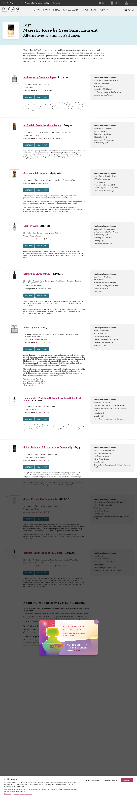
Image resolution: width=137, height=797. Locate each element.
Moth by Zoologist (100, 334)
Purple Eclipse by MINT (102, 331)
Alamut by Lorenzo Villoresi (103, 95)
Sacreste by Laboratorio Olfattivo (106, 185)
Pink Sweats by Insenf (101, 456)
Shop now (28, 97)
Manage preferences (92, 780)
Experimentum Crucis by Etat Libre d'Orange (109, 405)
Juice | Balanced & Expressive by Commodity (109, 419)
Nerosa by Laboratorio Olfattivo (105, 283)
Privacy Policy (8, 794)
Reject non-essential (111, 780)
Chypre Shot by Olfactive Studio (105, 176)
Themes (56, 10)
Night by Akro (98, 86)
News (93, 10)
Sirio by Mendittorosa (101, 459)
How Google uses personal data (23, 794)
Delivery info (56, 3)
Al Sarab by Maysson (101, 289)
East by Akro (98, 292)
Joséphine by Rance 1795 (103, 244)
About (85, 10)
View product (42, 97)
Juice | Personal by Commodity (105, 450)
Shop (36, 10)
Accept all (126, 780)
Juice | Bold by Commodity (103, 453)
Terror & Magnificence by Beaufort (106, 188)
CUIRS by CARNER (100, 131)
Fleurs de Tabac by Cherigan (103, 342)
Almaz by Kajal (99, 241)
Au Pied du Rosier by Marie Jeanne (106, 80)
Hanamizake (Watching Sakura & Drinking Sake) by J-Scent (52, 399)
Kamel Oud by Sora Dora (102, 134)
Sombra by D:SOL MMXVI (103, 89)
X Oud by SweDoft (100, 137)
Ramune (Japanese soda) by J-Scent (107, 339)
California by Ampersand (102, 402)
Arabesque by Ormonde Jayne (39, 77)
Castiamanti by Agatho (102, 83)
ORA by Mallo (98, 280)
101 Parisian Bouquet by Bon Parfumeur (108, 92)
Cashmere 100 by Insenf (102, 336)
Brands (46, 10)
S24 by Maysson (99, 182)
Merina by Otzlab (100, 345)
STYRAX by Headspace (102, 179)
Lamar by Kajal (99, 413)
